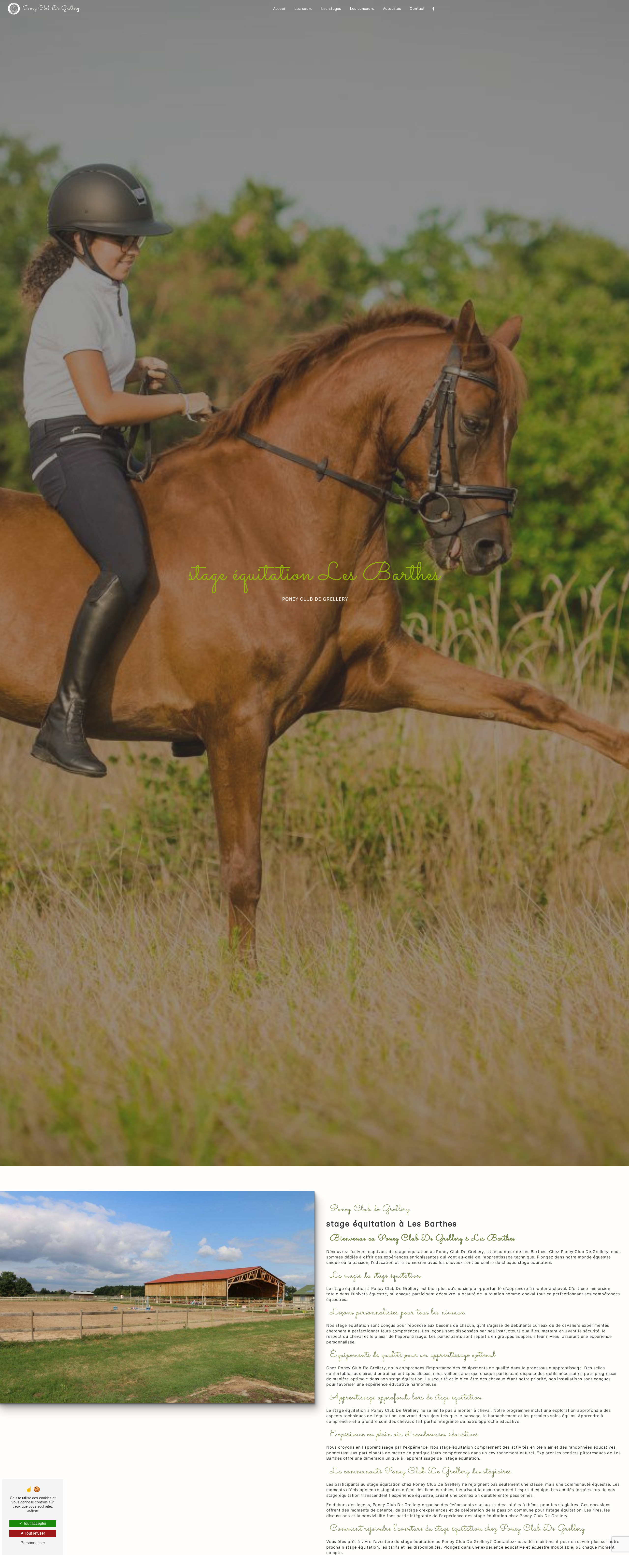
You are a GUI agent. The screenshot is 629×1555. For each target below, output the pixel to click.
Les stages (331, 8)
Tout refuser (34, 1533)
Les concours (362, 8)
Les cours (303, 8)
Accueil (279, 8)
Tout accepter (34, 1523)
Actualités (392, 8)
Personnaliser (33, 1543)
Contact (417, 8)
